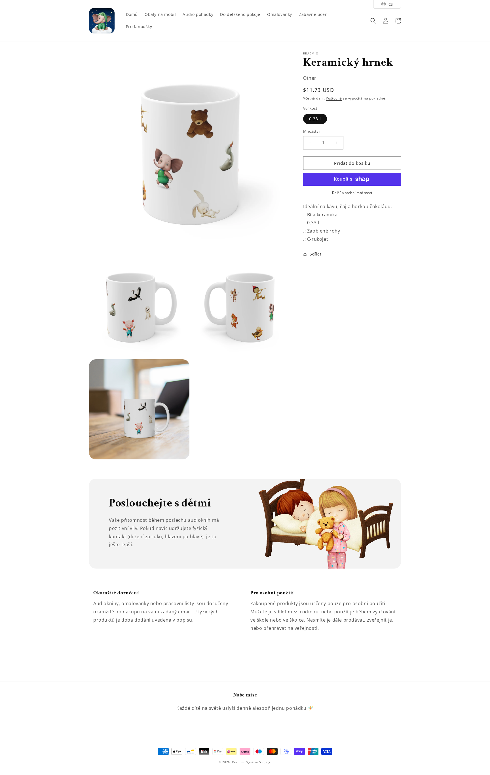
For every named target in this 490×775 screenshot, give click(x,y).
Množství (311, 131)
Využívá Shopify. (258, 762)
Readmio (238, 762)
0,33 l (315, 119)
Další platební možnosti (352, 192)
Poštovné (334, 98)
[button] (373, 20)
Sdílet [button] (316, 254)
